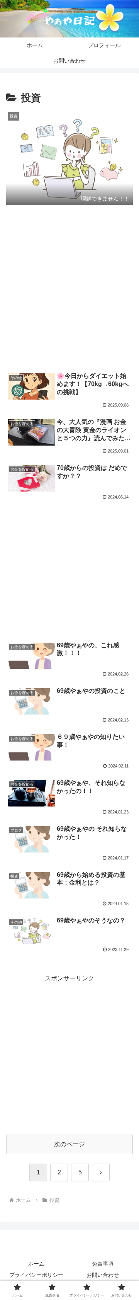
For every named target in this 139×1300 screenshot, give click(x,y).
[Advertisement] (69, 289)
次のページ (69, 1144)
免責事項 (103, 1264)
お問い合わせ (102, 1275)
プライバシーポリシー (36, 1275)
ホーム (36, 1264)
